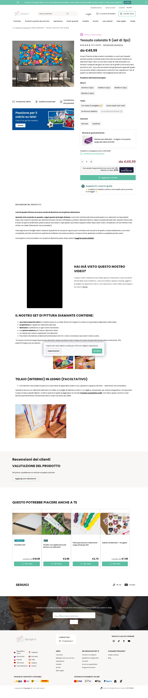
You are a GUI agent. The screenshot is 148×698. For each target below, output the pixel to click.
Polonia (19, 660)
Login (88, 14)
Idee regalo (60, 671)
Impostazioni (53, 351)
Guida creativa (113, 655)
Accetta (97, 351)
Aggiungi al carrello (109, 177)
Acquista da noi (96, 7)
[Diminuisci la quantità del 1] (82, 161)
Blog (109, 658)
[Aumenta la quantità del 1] (91, 161)
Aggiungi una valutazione (25, 478)
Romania (34, 656)
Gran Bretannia (22, 666)
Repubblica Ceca (21, 652)
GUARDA (127, 2)
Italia (33, 660)
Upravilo (127, 688)
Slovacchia (20, 656)
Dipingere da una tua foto (65, 658)
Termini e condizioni (89, 655)
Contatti (122, 7)
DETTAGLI (28, 564)
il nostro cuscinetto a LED (91, 393)
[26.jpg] (85, 359)
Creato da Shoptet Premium (111, 688)
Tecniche (59, 655)
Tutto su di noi (110, 7)
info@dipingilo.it (67, 641)
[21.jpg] (63, 359)
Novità (58, 667)
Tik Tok (118, 585)
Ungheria (34, 652)
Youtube (132, 585)
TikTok (84, 287)
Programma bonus (88, 667)
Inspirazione (60, 661)
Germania (20, 663)
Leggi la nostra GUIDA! (84, 238)
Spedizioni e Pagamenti (90, 658)
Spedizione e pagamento (94, 153)
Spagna (34, 663)
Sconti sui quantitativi (89, 664)
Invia (74, 622)
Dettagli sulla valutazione (113, 45)
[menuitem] (17, 21)
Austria (33, 666)
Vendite (58, 664)
